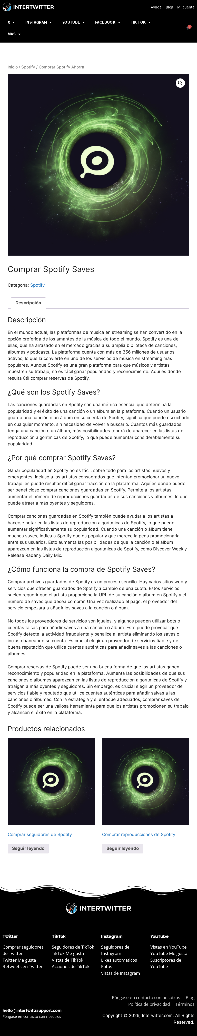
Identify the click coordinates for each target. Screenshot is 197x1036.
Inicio (13, 67)
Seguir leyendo (28, 848)
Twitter (10, 936)
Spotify (28, 67)
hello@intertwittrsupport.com (32, 1010)
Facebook (105, 22)
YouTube (71, 22)
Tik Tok (138, 22)
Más (12, 34)
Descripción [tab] (28, 302)
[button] (180, 83)
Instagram (36, 22)
